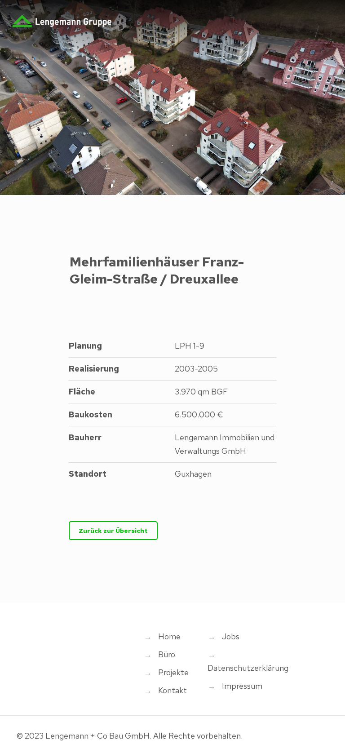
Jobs (230, 636)
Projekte (173, 672)
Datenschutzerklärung (248, 668)
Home (169, 636)
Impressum (242, 686)
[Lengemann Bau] (62, 20)
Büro (166, 654)
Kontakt (172, 690)
